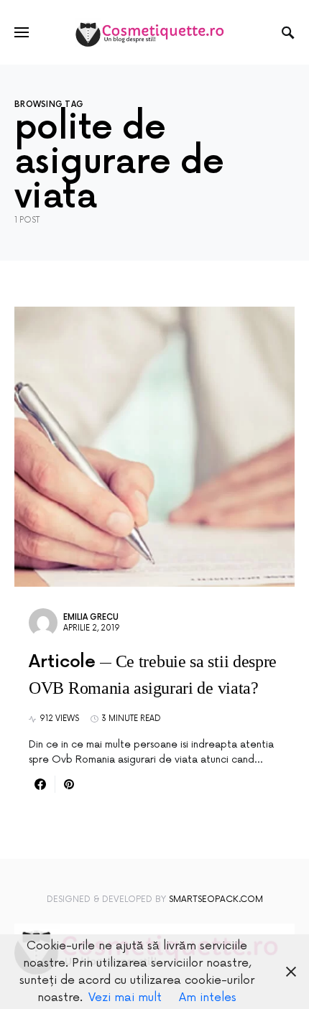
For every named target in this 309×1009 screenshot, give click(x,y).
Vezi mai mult (125, 997)
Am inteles (207, 997)
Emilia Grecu (91, 617)
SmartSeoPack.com (216, 899)
